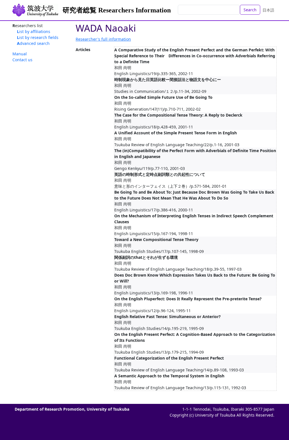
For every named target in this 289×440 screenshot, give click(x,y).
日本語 (268, 10)
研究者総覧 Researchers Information (117, 10)
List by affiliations (33, 31)
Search (250, 9)
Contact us (22, 59)
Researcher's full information (103, 39)
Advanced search (33, 43)
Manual (19, 53)
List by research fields (37, 37)
